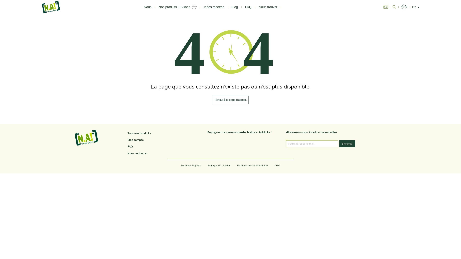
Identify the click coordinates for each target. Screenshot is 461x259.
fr (414, 7)
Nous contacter (137, 153)
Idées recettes (214, 7)
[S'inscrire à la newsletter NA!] (386, 7)
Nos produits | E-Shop (174, 7)
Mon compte (135, 140)
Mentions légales (191, 165)
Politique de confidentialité (252, 165)
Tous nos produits (139, 133)
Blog (234, 7)
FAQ (248, 7)
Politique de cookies (219, 165)
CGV (277, 165)
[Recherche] (394, 7)
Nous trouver (268, 7)
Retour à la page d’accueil (231, 100)
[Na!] (51, 7)
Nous (147, 7)
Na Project (292, 7)
